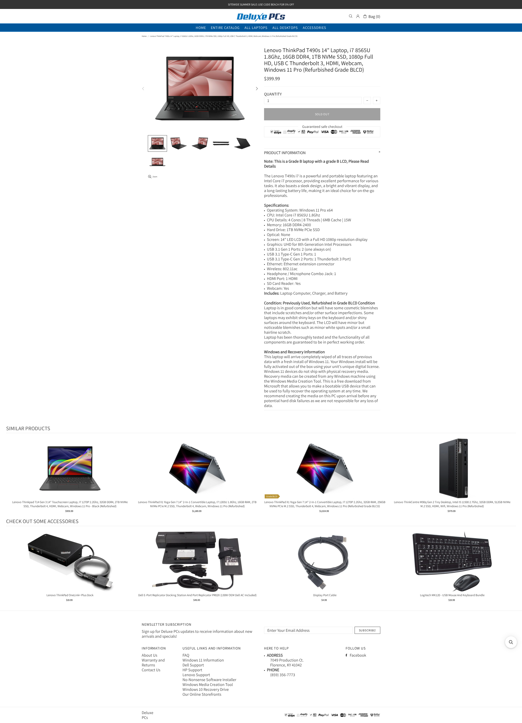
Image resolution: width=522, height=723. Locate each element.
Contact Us (151, 669)
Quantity (273, 94)
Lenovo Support (196, 674)
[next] (512, 475)
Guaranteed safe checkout (322, 126)
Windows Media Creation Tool (207, 684)
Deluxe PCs (261, 16)
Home (144, 36)
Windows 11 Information (203, 660)
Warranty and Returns (153, 662)
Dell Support (193, 665)
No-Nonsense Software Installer (209, 679)
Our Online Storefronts (201, 694)
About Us (149, 655)
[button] (511, 642)
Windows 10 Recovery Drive (205, 689)
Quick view (70, 473)
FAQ (185, 655)
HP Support (192, 669)
